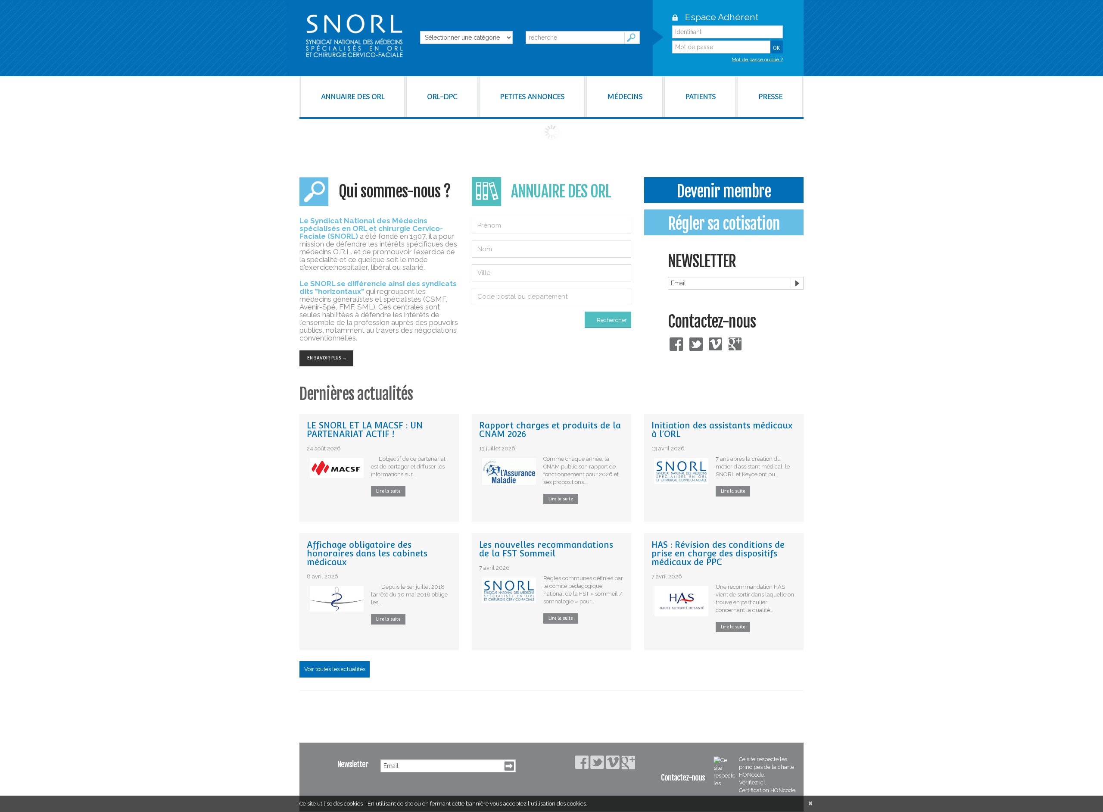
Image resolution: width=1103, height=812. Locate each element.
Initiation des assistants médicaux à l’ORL (721, 429)
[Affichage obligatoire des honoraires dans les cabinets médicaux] (337, 599)
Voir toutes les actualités (334, 669)
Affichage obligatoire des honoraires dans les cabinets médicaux (367, 553)
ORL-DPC (442, 96)
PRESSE (770, 96)
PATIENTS (700, 96)
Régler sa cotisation (724, 224)
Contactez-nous (712, 321)
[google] (735, 343)
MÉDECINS (624, 96)
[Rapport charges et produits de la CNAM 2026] (509, 471)
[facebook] (676, 343)
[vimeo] (715, 343)
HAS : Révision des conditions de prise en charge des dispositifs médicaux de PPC (718, 553)
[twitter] (696, 343)
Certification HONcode (767, 790)
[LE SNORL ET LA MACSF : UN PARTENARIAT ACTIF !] (337, 468)
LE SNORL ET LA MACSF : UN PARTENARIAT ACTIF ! (365, 429)
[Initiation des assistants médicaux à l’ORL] (681, 471)
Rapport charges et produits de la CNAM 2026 (550, 429)
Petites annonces (532, 96)
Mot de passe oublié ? (757, 59)
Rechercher (612, 320)
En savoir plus (324, 358)
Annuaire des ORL (352, 96)
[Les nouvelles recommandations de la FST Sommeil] (509, 590)
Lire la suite (388, 491)
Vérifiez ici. (752, 782)
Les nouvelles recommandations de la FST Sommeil (546, 549)
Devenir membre (724, 191)
